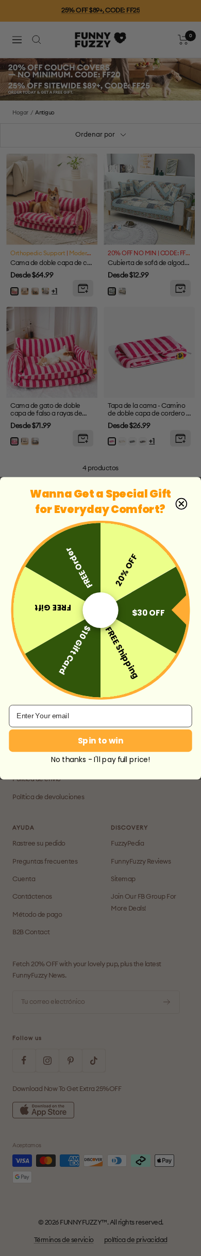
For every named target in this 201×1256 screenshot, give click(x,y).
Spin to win (100, 740)
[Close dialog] (181, 503)
